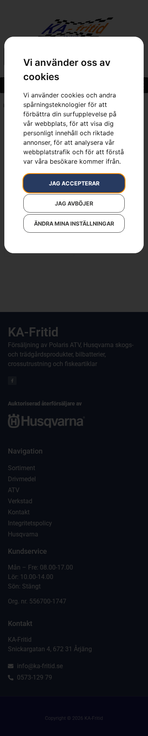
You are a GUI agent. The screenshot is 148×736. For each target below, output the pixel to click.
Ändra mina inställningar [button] (74, 223)
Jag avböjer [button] (74, 203)
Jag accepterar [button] (74, 183)
